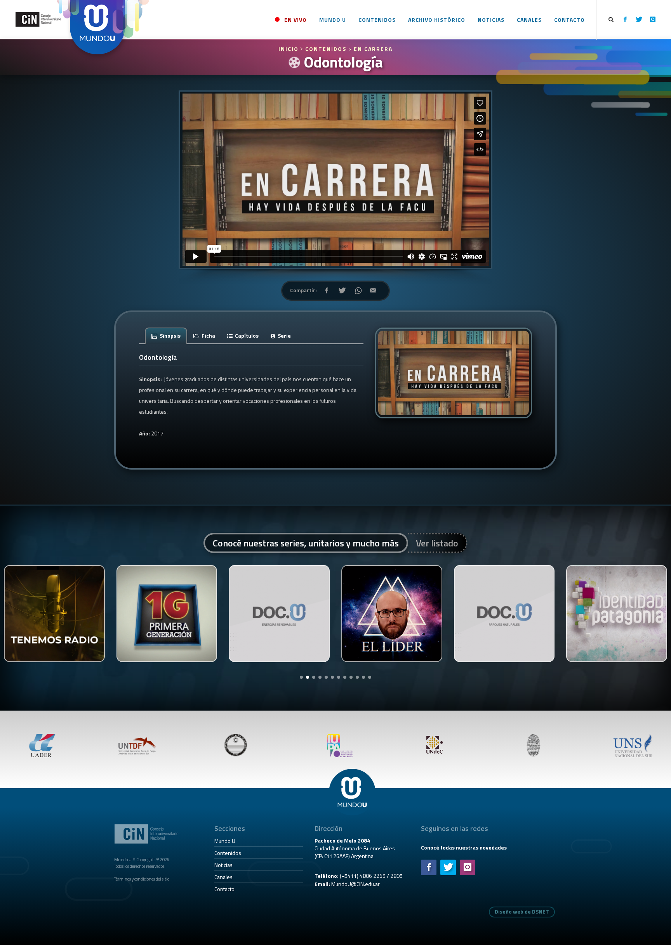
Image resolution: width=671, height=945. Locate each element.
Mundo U (224, 841)
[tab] (166, 335)
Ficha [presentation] (207, 335)
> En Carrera (370, 49)
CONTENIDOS (325, 49)
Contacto (224, 889)
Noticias (223, 865)
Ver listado (437, 543)
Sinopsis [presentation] (169, 335)
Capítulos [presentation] (246, 335)
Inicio (289, 49)
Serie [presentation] (283, 335)
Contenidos (227, 853)
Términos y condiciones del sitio (141, 879)
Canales (223, 877)
